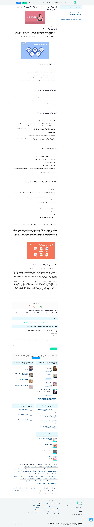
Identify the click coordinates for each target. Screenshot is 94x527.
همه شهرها (55, 488)
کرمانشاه (18, 488)
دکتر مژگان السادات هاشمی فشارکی (46, 389)
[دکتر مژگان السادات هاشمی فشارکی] (55, 392)
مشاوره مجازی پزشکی (49, 2)
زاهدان (53, 490)
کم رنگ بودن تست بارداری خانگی (23, 414)
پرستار (44, 483)
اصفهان (38, 488)
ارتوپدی (33, 473)
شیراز (32, 488)
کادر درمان (38, 483)
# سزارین (41, 312)
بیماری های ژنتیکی (53, 478)
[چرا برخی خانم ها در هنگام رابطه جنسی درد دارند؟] (31, 368)
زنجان (22, 490)
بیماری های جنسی (53, 481)
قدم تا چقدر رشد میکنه (35, 511)
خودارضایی (37, 509)
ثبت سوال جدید (35, 358)
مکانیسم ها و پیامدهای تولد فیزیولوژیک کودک (73, 21)
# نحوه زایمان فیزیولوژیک (53, 315)
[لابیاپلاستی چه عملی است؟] (31, 381)
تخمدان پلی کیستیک (48, 444)
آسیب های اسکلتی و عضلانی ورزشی (38, 466)
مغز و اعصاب (26, 466)
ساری (49, 493)
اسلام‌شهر (26, 490)
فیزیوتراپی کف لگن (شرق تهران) (53, 512)
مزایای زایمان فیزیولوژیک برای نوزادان (75, 14)
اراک (30, 490)
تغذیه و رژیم (22, 469)
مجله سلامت (64, 2)
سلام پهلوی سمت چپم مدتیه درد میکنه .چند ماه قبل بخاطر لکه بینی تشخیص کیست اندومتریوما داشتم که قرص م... (47, 410)
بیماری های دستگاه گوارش (51, 466)
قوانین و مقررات (14, 524)
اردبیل (39, 490)
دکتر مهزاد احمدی (49, 382)
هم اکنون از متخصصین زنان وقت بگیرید (35, 294)
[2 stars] (52, 333)
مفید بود (38, 307)
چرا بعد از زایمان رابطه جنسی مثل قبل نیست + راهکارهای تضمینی (20, 374)
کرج (35, 488)
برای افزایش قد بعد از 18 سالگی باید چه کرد (31, 513)
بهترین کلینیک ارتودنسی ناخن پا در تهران (51, 510)
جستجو (70, 2)
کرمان (45, 490)
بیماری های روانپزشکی (52, 471)
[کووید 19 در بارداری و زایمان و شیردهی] (31, 420)
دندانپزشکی (22, 476)
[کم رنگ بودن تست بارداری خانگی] (31, 415)
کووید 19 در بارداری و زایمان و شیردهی (22, 419)
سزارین (35, 101)
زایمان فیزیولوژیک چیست (77, 11)
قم (25, 488)
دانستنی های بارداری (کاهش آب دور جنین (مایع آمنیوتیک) (45, 439)
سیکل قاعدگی (49, 456)
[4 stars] (55, 333)
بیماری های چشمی (40, 469)
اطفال (35, 471)
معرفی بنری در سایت (67, 505)
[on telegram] (76, 514)
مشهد (42, 488)
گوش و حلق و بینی (42, 471)
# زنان (38, 312)
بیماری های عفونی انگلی (27, 471)
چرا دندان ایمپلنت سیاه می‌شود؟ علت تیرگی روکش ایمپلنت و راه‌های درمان (51, 504)
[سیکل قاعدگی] (55, 458)
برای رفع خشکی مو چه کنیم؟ (54, 517)
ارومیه (14, 488)
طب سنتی (45, 478)
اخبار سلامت (45, 481)
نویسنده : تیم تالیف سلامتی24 (50, 26)
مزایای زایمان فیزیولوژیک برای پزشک (75, 16)
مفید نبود (32, 307)
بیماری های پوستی (25, 473)
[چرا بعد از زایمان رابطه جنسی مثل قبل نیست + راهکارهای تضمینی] (31, 375)
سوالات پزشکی (57, 2)
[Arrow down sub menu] (29, 3)
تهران (46, 488)
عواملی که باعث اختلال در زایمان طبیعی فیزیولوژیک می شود (71, 19)
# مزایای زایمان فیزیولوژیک (44, 315)
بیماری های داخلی (30, 478)
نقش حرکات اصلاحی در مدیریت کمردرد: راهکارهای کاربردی (47, 300)
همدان (49, 490)
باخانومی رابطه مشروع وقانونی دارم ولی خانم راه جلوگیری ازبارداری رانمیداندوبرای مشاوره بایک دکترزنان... (48, 427)
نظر (56, 331)
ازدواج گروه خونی (36, 505)
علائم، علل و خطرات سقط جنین (23, 409)
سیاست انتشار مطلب (25, 26)
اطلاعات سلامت (53, 473)
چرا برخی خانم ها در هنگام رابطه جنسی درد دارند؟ (21, 367)
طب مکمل (22, 481)
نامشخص (50, 488)
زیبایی (19, 471)
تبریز (28, 488)
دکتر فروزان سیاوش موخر (48, 367)
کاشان (38, 493)
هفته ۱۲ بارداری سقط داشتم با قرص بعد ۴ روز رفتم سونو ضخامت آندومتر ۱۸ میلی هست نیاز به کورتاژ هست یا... (48, 421)
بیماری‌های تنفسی (30, 476)
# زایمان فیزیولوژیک (54, 312)
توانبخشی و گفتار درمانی (52, 483)
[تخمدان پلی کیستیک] (55, 446)
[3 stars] (53, 333)
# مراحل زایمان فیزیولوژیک (24, 315)
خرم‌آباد (56, 493)
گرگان (52, 493)
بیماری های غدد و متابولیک (51, 469)
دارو (28, 481)
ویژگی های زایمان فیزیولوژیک (76, 17)
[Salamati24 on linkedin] (79, 514)
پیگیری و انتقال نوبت (41, 2)
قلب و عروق (15, 469)
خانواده (37, 503)
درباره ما (69, 503)
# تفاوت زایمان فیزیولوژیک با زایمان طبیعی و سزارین (27, 312)
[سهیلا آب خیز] (55, 377)
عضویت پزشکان (67, 507)
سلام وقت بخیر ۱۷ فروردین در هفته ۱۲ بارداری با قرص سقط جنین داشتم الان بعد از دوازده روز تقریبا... (48, 415)
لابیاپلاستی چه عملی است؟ (24, 379)
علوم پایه (33, 481)
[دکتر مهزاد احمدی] (55, 384)
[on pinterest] (72, 514)
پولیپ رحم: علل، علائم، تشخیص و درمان (21, 385)
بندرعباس (34, 490)
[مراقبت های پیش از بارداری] (55, 452)
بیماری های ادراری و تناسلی (51, 476)
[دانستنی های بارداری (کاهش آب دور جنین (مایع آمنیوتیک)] (55, 440)
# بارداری (16, 312)
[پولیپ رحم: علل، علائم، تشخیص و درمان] (31, 387)
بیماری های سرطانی (31, 469)
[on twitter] (74, 514)
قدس (41, 493)
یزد (42, 490)
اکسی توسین (27, 271)
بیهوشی (41, 203)
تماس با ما (21, 524)
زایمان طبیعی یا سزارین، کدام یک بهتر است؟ (26, 300)
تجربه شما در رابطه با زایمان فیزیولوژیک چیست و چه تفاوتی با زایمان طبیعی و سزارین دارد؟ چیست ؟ (41, 341)
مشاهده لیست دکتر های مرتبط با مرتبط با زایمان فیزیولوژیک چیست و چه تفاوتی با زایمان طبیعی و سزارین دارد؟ (47, 399)
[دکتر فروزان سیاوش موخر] (55, 369)
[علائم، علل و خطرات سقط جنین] (31, 410)
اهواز (22, 488)
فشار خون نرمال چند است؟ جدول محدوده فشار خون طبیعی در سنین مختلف (50, 507)
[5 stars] (56, 333)
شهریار (45, 493)
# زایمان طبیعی (47, 312)
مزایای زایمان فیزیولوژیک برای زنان (75, 12)
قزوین (15, 490)
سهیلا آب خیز (50, 374)
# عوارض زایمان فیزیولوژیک (34, 315)
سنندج (18, 490)
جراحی (38, 481)
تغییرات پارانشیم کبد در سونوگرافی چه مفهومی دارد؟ (50, 514)
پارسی (34, 2)
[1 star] (51, 333)
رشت (56, 490)
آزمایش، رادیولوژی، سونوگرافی (42, 473)
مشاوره (37, 476)
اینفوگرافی (23, 478)
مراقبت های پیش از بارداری (48, 450)
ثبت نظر (53, 349)
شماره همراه (55, 335)
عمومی (42, 476)
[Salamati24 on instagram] (81, 514)
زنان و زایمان (17, 473)
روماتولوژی (39, 478)
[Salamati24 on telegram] (78, 514)
